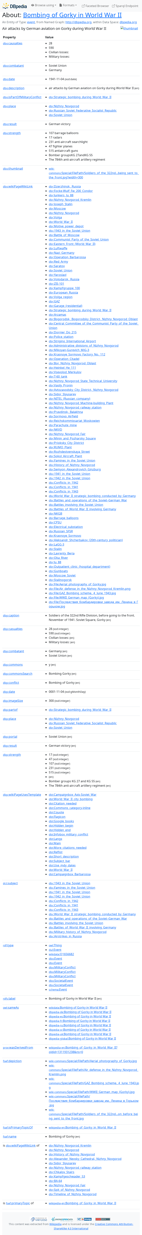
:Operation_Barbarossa (67, 257)
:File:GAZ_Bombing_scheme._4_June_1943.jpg (82, 593)
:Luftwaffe (58, 248)
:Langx (55, 839)
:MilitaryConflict (62, 967)
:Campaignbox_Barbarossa (70, 874)
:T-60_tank (58, 376)
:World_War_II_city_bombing (71, 799)
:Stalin (55, 549)
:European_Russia (63, 292)
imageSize (13, 701)
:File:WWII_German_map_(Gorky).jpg (76, 597)
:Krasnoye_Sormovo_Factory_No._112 (77, 354)
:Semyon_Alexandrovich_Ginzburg (75, 469)
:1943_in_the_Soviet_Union (69, 231)
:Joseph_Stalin (60, 204)
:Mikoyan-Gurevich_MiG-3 (69, 350)
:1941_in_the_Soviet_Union (69, 474)
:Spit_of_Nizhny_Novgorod (69, 1190)
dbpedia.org (128, 22)
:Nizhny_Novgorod (64, 106)
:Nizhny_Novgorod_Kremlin (70, 200)
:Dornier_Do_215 (63, 332)
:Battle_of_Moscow (64, 235)
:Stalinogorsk (60, 580)
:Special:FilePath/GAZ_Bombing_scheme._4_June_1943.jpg (94, 1083)
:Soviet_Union (60, 115)
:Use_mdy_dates (62, 865)
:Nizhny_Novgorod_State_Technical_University (83, 381)
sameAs (11, 1007)
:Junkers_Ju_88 (61, 195)
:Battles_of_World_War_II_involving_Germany (82, 509)
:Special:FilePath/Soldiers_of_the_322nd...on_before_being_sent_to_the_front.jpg (93, 1114)
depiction (12, 1061)
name (9, 1136)
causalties (12, 43)
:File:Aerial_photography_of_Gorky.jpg (77, 584)
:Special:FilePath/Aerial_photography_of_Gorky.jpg (93, 1061)
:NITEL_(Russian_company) (69, 399)
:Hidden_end (60, 830)
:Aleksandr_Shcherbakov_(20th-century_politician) (86, 540)
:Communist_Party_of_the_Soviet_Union (79, 239)
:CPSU (55, 522)
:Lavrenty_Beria (62, 553)
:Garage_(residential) (65, 306)
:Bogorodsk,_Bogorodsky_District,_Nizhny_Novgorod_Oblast (93, 319)
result (10, 124)
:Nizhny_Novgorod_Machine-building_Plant (81, 403)
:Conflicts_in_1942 (63, 483)
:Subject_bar (59, 861)
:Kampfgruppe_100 (64, 288)
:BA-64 (55, 1181)
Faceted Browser (97, 6)
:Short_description (64, 856)
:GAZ (54, 301)
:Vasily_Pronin (61, 385)
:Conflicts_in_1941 (63, 487)
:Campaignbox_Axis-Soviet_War (73, 795)
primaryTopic (18, 1203)
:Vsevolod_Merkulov (65, 372)
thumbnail (13, 169)
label (9, 998)
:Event (55, 950)
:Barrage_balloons (64, 518)
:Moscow (57, 208)
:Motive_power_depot (66, 226)
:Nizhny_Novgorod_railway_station (75, 407)
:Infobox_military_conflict (68, 834)
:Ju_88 (55, 562)
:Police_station (61, 337)
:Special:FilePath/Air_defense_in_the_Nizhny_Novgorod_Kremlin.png (93, 1070)
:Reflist (55, 852)
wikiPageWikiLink (18, 186)
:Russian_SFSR (61, 531)
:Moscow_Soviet (62, 575)
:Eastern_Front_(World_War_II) (72, 244)
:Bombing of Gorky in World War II (78, 1007)
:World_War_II (61, 222)
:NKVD (55, 430)
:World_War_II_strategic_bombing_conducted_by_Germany (92, 496)
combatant (13, 66)
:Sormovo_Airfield (63, 416)
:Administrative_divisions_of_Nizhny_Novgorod (84, 346)
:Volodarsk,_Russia (64, 279)
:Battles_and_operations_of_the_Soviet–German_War (88, 500)
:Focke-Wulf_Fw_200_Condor (71, 191)
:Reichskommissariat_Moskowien (74, 421)
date (9, 79)
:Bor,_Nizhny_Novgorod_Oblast (72, 363)
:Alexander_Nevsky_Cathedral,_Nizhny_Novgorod (85, 1159)
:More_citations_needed (68, 848)
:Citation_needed (63, 803)
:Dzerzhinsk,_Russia (65, 186)
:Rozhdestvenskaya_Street (69, 452)
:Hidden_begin (61, 826)
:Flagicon (57, 817)
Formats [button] (68, 5)
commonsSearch (17, 674)
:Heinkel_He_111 (62, 368)
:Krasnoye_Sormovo (65, 536)
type (8, 945)
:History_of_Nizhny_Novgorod (72, 465)
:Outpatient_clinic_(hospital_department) (79, 567)
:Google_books (61, 821)
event (31, 22)
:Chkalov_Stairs (61, 1172)
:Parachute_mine (63, 425)
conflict (11, 683)
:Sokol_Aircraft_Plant (65, 456)
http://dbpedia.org (78, 22)
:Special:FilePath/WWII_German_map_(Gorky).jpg (92, 1092)
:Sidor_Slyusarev (62, 394)
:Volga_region (60, 297)
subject (10, 883)
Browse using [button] (44, 5)
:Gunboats (58, 571)
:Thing (55, 945)
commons (13, 665)
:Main (55, 843)
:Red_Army (58, 262)
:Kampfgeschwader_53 (67, 1176)
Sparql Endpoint (126, 6)
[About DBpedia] (14, 6)
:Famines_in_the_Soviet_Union (72, 460)
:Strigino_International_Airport (72, 341)
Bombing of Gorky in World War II (72, 14)
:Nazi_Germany (61, 253)
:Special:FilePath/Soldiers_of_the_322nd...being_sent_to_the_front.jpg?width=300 (94, 173)
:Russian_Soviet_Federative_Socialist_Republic (83, 110)
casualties (13, 629)
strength (12, 133)
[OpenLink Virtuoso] (39, 1219)
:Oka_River (58, 558)
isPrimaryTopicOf (18, 1127)
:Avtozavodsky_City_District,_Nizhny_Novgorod (83, 390)
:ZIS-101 (56, 284)
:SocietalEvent (61, 981)
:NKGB (55, 513)
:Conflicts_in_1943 (63, 491)
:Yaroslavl (57, 275)
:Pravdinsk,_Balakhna (66, 412)
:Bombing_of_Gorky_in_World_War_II (82, 1127)
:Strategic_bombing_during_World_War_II (80, 97)
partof (10, 710)
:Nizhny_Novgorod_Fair (67, 434)
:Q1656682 (61, 954)
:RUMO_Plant (60, 447)
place (9, 106)
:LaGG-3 (56, 544)
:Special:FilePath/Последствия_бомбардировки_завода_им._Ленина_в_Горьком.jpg (93, 1100)
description (13, 88)
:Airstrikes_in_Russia (65, 936)
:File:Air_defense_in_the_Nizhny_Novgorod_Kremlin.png (90, 589)
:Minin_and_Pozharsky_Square (72, 438)
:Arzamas (57, 315)
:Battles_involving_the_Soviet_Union (76, 505)
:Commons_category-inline (69, 808)
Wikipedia (55, 1224)
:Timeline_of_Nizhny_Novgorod (73, 1194)
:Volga (55, 217)
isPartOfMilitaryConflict (22, 97)
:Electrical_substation (66, 527)
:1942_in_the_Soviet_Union (69, 478)
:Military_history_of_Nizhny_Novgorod (77, 932)
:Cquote (56, 812)
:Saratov (57, 266)
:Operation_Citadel (64, 359)
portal (10, 737)
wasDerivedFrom (18, 1047)
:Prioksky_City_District (66, 443)
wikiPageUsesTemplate (22, 795)
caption (11, 615)
